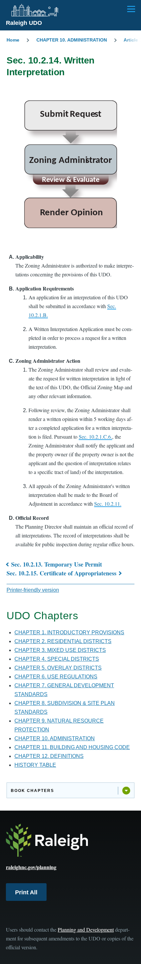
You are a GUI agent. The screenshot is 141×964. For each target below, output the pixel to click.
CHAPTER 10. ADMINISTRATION (71, 40)
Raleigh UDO (24, 23)
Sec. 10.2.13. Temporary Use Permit (56, 564)
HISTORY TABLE (35, 765)
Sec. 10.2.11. (107, 503)
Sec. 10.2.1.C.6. (95, 436)
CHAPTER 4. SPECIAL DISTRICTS (56, 659)
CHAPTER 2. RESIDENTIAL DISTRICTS (62, 641)
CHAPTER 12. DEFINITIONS (49, 756)
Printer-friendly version (33, 590)
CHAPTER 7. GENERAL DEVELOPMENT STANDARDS (64, 690)
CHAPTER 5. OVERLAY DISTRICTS (58, 668)
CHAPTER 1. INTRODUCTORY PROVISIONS (69, 632)
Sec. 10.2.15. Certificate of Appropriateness (61, 573)
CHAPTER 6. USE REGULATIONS (55, 676)
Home (13, 40)
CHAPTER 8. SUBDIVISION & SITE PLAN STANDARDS (64, 707)
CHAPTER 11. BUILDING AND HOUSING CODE (72, 747)
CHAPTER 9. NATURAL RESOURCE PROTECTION (59, 725)
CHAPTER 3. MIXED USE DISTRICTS (60, 650)
